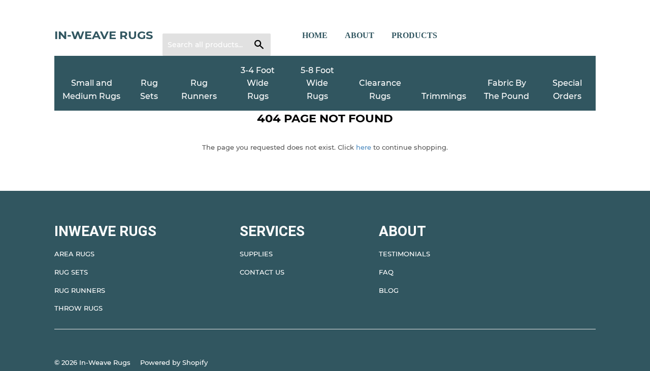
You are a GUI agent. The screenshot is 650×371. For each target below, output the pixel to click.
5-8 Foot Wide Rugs (317, 83)
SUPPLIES (256, 254)
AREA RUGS (74, 254)
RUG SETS (71, 272)
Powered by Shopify (174, 362)
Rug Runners (199, 89)
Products (414, 35)
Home (315, 35)
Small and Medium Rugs (91, 89)
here (363, 147)
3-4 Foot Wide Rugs (258, 83)
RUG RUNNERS (79, 290)
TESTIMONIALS (404, 254)
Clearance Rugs (380, 89)
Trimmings (443, 96)
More (465, 35)
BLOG (389, 290)
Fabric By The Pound (506, 89)
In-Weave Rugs (103, 35)
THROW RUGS (78, 308)
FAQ (386, 272)
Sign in (180, 20)
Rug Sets (149, 89)
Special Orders (567, 89)
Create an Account (233, 20)
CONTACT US (262, 272)
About (359, 35)
